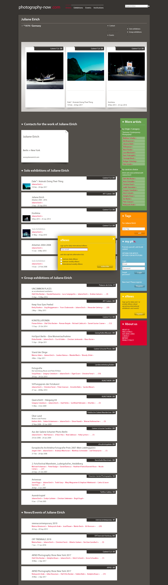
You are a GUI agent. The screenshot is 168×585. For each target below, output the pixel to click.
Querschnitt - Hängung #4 (44, 400)
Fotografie (37, 368)
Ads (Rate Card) (128, 334)
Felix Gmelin (127, 164)
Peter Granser (128, 202)
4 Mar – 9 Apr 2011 (38, 358)
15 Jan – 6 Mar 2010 (39, 251)
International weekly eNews (72, 264)
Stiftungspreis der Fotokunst (45, 384)
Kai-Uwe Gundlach (90, 542)
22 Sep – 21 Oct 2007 (39, 472)
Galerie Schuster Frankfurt (102, 428)
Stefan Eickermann (50, 421)
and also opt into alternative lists (72, 254)
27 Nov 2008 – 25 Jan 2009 (41, 424)
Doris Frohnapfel (129, 155)
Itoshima (111, 102)
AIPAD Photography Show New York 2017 (51, 555)
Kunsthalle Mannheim (103, 460)
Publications (113, 32)
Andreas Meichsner (62, 450)
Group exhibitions (135, 32)
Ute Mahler (127, 199)
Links (131, 35)
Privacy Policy (128, 340)
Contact (112, 26)
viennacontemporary (104, 520)
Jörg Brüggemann (51, 307)
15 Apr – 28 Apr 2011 (39, 342)
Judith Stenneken (129, 187)
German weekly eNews (70, 261)
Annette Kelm (75, 387)
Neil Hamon (48, 435)
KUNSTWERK (107, 380)
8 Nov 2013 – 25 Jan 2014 (117, 105)
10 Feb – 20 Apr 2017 (75, 105)
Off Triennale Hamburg (103, 536)
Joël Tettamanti (95, 450)
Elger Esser (76, 373)
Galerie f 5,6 (54, 48)
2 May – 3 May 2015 (39, 310)
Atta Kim (91, 403)
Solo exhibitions (134, 29)
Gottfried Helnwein (78, 403)
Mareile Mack (75, 355)
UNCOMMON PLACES (41, 288)
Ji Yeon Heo (59, 435)
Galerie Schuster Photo (103, 349)
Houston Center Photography (100, 476)
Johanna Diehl (128, 144)
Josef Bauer (67, 526)
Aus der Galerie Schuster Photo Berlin (49, 431)
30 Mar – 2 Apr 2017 (39, 561)
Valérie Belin (80, 574)
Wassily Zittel (87, 355)
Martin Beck (78, 526)
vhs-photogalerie (105, 444)
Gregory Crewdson (130, 190)
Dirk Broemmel (128, 141)
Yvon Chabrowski (66, 307)
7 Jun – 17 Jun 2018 (39, 545)
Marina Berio (36, 542)
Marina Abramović (39, 526)
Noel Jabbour (71, 435)
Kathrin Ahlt (36, 421)
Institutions (99, 7)
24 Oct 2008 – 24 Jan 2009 (41, 438)
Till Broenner (127, 147)
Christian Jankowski (74, 339)
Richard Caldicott (79, 323)
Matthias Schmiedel (79, 450)
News (131, 26)
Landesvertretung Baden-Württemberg (105, 365)
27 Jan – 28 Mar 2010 (39, 390)
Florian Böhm (37, 323)
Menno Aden (37, 355)
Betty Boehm (37, 307)
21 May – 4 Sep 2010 (39, 235)
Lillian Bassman (52, 574)
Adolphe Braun (128, 196)
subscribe (105, 266)
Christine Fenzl (128, 184)
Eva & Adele (60, 339)
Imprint (125, 338)
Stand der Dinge (39, 352)
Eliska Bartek (36, 339)
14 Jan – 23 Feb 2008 (39, 267)
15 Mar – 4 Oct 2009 (39, 406)
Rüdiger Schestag (129, 161)
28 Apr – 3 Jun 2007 (39, 488)
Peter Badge (53, 466)
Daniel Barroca (65, 466)
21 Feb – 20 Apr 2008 (39, 454)
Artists (68, 7)
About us (126, 330)
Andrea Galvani (96, 294)
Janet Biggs (36, 482)
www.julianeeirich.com (31, 157)
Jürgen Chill (36, 450)
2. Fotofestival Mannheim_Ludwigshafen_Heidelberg (57, 463)
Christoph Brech (128, 158)
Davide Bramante (53, 294)
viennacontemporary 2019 (44, 523)
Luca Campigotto (68, 294)
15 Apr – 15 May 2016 (40, 297)
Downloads (113, 38)
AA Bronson (89, 526)
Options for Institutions (132, 255)
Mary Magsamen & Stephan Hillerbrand (80, 482)
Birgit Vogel (78, 498)
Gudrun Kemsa (61, 355)
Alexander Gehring (95, 307)
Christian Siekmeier (64, 498)
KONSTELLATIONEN (40, 320)
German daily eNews (70, 259)
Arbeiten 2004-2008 (41, 245)
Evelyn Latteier (49, 498)
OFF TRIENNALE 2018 (41, 539)
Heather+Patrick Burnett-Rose (84, 466)
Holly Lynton (83, 435)
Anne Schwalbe (128, 181)
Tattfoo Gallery (106, 492)
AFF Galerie (107, 194)
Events (88, 7)
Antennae (36, 479)
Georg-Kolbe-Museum (103, 333)
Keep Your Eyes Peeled (42, 304)
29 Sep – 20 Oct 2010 (39, 377)
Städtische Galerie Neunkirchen (99, 412)
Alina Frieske (127, 150)
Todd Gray (59, 482)
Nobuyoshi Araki (129, 205)
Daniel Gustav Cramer (96, 323)
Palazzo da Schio (105, 285)
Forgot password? (126, 273)
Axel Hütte (65, 403)
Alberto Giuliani (75, 542)
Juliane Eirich (37, 184)
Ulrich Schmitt (128, 193)
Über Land (37, 415)
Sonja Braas (36, 373)
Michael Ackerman (39, 466)
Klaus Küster (89, 339)
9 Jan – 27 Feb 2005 (39, 501)
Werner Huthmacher (91, 421)
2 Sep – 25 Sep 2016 (39, 205)
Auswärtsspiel (38, 495)
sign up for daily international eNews (73, 246)
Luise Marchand (128, 152)
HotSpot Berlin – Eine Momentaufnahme (51, 336)
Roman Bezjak (64, 323)
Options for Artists (130, 253)
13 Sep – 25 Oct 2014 (39, 326)
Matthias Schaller (129, 138)
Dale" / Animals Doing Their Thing (80, 102)
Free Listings (127, 332)
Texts (111, 29)
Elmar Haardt (77, 421)
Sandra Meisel (88, 387)
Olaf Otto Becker (129, 179)
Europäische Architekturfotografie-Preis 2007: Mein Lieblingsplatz (64, 447)
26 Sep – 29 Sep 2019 (40, 529)
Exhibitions (78, 7)
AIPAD (109, 567)
